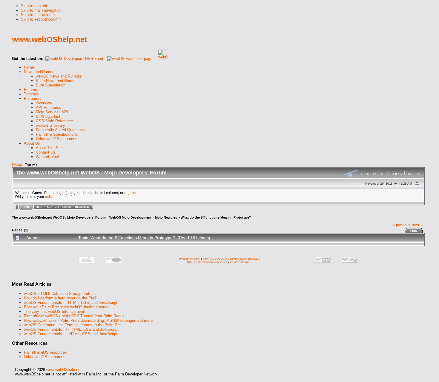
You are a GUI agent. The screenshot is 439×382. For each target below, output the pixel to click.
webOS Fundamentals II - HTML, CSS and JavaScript (70, 334)
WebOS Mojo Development (130, 217)
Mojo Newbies (166, 217)
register (130, 193)
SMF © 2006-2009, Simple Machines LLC (231, 258)
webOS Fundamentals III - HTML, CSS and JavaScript (71, 329)
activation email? (59, 197)
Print (414, 231)
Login (66, 206)
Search (53, 206)
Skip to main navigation (41, 10)
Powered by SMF (188, 258)
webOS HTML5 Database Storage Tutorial (60, 293)
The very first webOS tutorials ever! (54, 311)
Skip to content (34, 6)
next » (417, 225)
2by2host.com (239, 262)
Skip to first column (38, 15)
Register (82, 206)
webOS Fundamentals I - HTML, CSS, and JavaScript (70, 302)
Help (39, 206)
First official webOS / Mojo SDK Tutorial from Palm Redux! (75, 316)
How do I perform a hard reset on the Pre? (60, 298)
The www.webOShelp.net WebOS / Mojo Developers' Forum (59, 217)
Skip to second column (41, 19)
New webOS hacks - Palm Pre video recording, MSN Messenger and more (88, 320)
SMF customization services (206, 262)
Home (17, 165)
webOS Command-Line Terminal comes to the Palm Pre (72, 325)
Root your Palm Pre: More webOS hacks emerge (66, 307)
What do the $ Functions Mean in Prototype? (216, 217)
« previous (402, 225)
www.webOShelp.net (64, 369)
